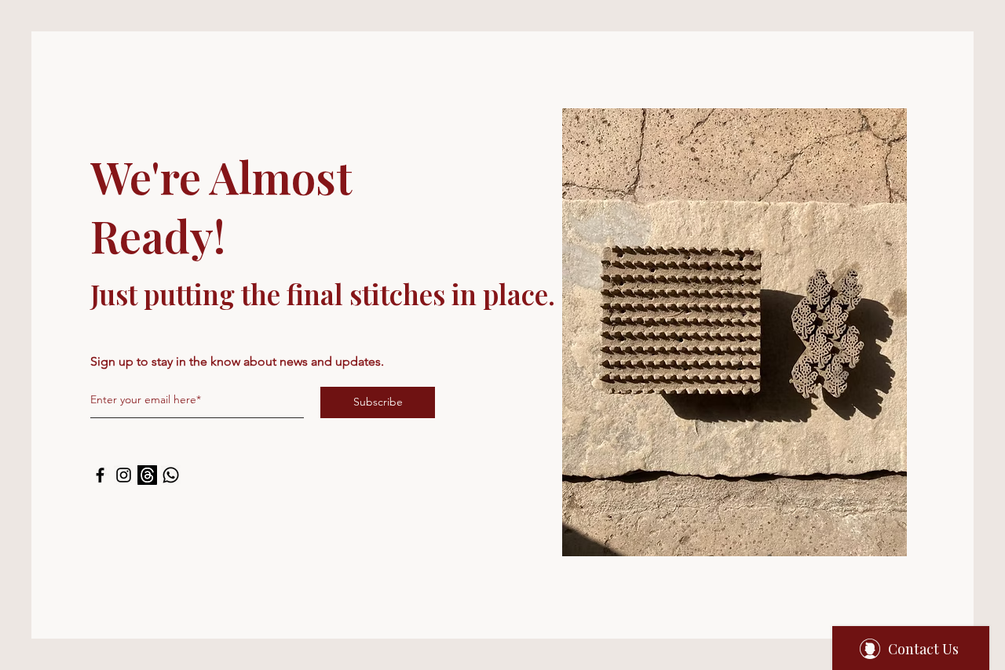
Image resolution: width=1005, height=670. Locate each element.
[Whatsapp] (171, 475)
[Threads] (147, 475)
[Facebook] (100, 475)
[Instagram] (123, 475)
